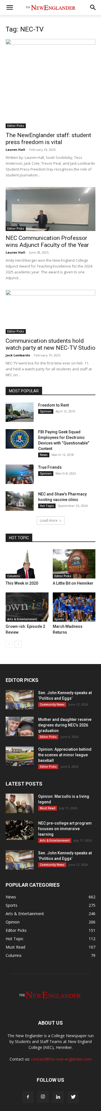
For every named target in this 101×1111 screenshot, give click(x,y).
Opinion (46, 411)
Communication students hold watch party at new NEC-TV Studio (50, 344)
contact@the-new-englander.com (61, 1059)
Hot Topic (47, 506)
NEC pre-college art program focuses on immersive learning (65, 829)
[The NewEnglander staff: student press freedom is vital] (50, 83)
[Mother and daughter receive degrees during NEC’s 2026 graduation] (20, 726)
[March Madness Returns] (74, 607)
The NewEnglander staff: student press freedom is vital (48, 138)
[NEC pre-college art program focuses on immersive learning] (20, 830)
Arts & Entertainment (22, 619)
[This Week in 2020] (27, 563)
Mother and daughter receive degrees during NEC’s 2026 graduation (64, 725)
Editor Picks (15, 126)
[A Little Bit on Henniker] (74, 563)
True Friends (50, 467)
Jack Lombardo (18, 355)
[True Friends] (20, 474)
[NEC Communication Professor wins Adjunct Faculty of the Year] (50, 209)
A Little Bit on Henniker (73, 583)
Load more (49, 520)
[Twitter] (73, 1097)
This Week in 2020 (22, 583)
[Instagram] (43, 1096)
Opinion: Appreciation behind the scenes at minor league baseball (64, 755)
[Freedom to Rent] (20, 412)
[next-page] (18, 644)
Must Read (47, 808)
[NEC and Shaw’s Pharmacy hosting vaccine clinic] (20, 501)
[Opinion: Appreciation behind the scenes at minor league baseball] (20, 756)
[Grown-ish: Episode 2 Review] (27, 607)
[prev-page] (9, 644)
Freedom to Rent (53, 405)
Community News (52, 704)
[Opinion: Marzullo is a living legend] (20, 803)
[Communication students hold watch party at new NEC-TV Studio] (50, 312)
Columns (13, 576)
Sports (59, 619)
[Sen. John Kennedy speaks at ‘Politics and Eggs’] (20, 699)
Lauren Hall (15, 149)
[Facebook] (27, 1097)
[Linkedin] (58, 1097)
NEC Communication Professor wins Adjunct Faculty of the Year (47, 241)
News (44, 455)
